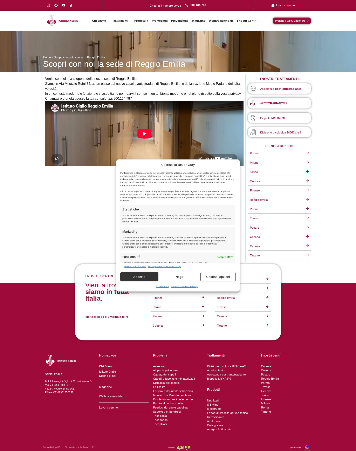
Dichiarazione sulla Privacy (184, 286)
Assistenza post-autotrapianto (226, 374)
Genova (266, 391)
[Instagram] (48, 5)
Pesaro (265, 374)
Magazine (105, 386)
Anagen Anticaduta (219, 429)
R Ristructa (214, 408)
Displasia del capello (166, 382)
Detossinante (215, 417)
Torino (265, 395)
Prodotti (213, 389)
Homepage (107, 355)
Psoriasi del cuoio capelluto (171, 407)
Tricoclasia (160, 415)
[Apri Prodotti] (147, 21)
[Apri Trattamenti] (130, 21)
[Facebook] (56, 5)
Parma (265, 382)
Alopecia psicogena (165, 370)
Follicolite (159, 386)
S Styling (212, 404)
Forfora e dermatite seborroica (173, 391)
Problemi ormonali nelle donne (173, 399)
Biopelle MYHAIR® (219, 378)
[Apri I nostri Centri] (258, 21)
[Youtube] (63, 5)
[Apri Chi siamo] (108, 21)
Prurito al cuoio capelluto (169, 403)
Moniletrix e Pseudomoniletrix (172, 395)
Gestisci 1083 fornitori (135, 266)
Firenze (266, 399)
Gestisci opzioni (218, 277)
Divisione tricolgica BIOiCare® (226, 366)
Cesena (266, 370)
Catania (266, 366)
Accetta (139, 277)
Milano (265, 403)
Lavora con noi (108, 407)
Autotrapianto (216, 370)
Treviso (266, 386)
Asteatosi (159, 366)
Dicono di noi (107, 375)
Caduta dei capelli (164, 374)
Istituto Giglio (107, 371)
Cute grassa (215, 425)
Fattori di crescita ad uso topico (227, 412)
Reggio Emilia (270, 378)
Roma (265, 407)
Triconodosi (160, 419)
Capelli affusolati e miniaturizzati (174, 378)
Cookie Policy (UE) (52, 447)
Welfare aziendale (111, 396)
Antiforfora (214, 421)
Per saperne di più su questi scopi (164, 266)
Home (47, 57)
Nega (179, 277)
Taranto (266, 411)
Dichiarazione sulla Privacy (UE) (79, 447)
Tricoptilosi (160, 424)
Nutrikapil (213, 400)
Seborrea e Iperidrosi (167, 411)
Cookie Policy (162, 286)
